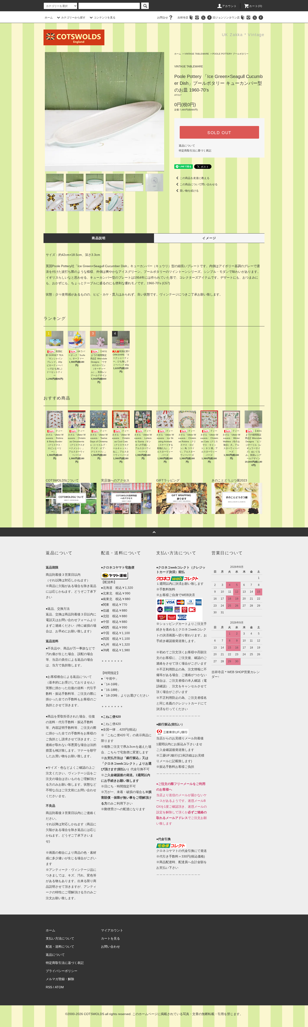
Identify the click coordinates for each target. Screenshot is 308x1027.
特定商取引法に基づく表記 (195, 150)
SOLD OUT (219, 132)
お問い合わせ (110, 946)
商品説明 (99, 238)
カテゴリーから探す (73, 17)
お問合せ (162, 17)
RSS (49, 987)
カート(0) (255, 6)
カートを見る (110, 938)
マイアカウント (112, 930)
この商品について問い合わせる (199, 184)
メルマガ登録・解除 (60, 979)
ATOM (59, 987)
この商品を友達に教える (194, 178)
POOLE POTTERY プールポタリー (230, 54)
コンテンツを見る (104, 17)
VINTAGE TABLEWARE (196, 54)
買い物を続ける (189, 190)
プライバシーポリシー (61, 971)
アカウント (229, 6)
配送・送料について (60, 946)
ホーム (49, 17)
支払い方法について (60, 938)
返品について (187, 145)
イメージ (209, 238)
